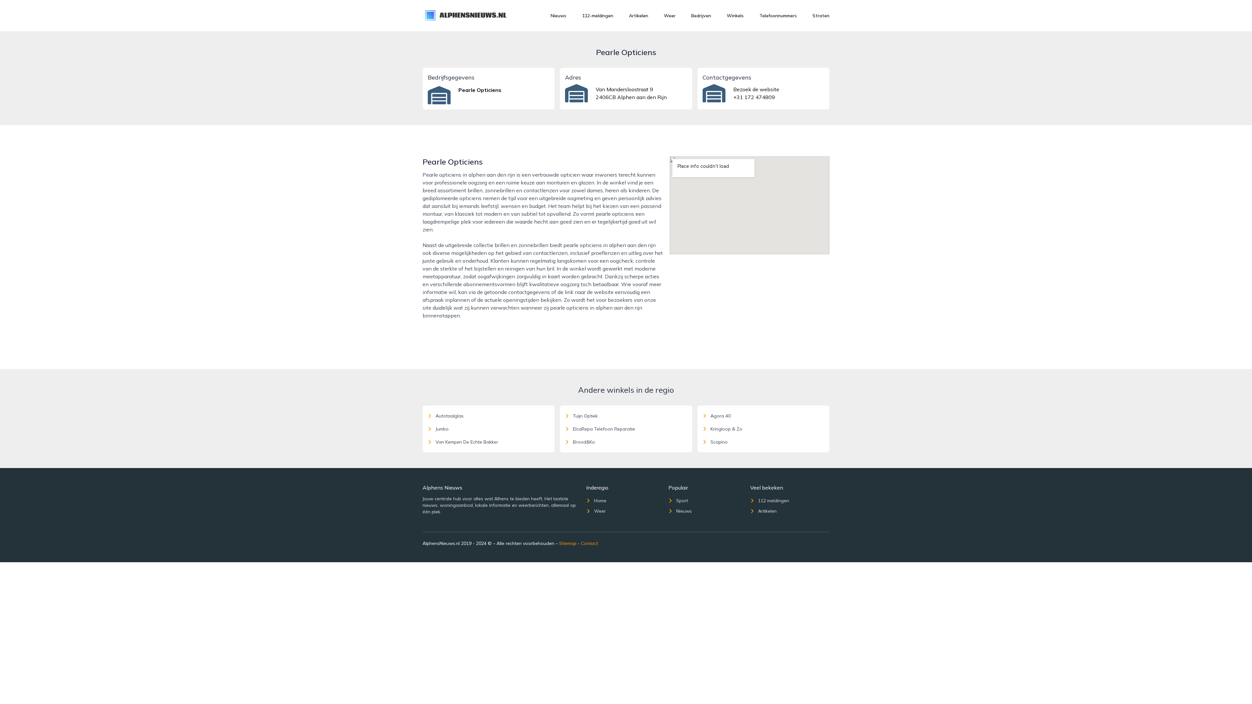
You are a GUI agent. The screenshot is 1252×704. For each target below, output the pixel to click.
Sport (682, 501)
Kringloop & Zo (726, 429)
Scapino (719, 442)
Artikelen (638, 16)
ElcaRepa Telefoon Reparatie (604, 429)
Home (600, 501)
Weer (670, 16)
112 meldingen (773, 501)
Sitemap (567, 543)
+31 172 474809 (754, 97)
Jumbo (442, 429)
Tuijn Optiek (585, 416)
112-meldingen (597, 16)
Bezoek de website (756, 89)
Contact (589, 543)
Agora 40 (720, 416)
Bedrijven (701, 16)
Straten (820, 16)
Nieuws (558, 16)
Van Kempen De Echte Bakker (467, 442)
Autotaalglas (450, 416)
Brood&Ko (584, 442)
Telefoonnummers (778, 16)
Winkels (735, 16)
